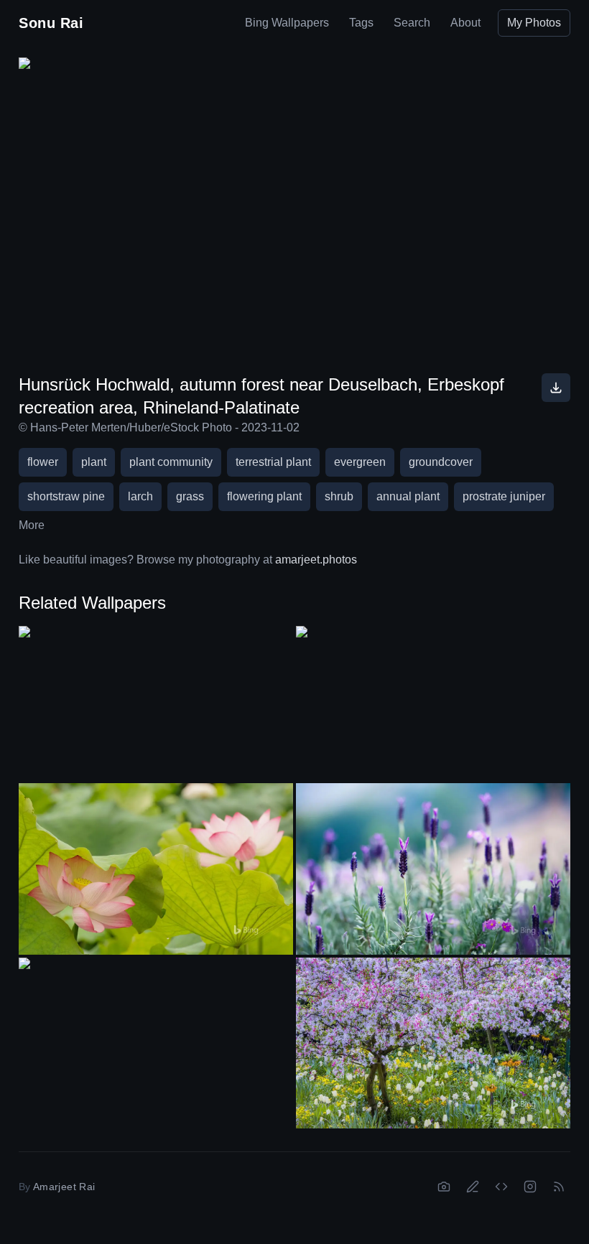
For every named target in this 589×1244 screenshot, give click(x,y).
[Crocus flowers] (156, 703)
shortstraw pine (66, 496)
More (32, 525)
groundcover (441, 462)
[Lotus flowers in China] (156, 869)
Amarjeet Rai (64, 1186)
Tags (361, 23)
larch (140, 496)
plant (93, 462)
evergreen (360, 462)
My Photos (534, 23)
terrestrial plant (273, 462)
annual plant (408, 496)
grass (190, 496)
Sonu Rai (51, 23)
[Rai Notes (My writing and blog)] (472, 1186)
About (465, 23)
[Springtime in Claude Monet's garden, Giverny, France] (433, 1043)
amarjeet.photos (316, 559)
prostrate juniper (504, 496)
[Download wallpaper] (556, 387)
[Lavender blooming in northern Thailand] (433, 869)
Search (412, 23)
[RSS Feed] (558, 1186)
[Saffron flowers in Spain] (433, 703)
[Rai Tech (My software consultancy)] (501, 1186)
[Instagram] (530, 1186)
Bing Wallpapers (287, 23)
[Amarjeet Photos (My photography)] (443, 1186)
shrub (339, 496)
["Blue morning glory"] (156, 1035)
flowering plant (264, 496)
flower (42, 462)
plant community (171, 462)
